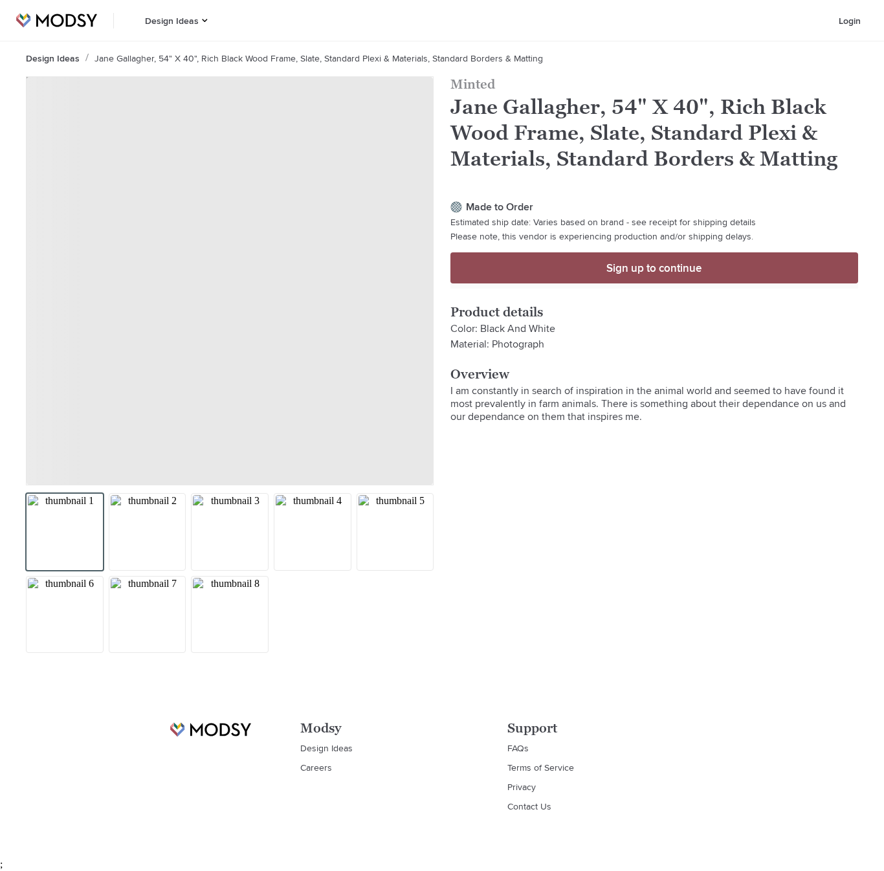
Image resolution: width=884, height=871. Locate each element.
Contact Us (529, 806)
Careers (316, 767)
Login (850, 20)
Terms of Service (540, 767)
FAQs (518, 748)
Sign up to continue (654, 268)
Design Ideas (172, 20)
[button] (204, 20)
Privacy (521, 787)
